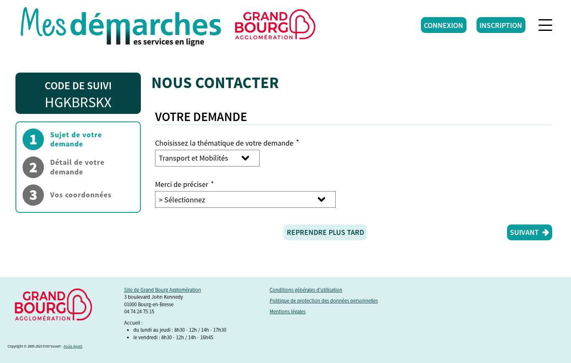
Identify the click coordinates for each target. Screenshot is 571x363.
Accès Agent (73, 346)
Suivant (524, 232)
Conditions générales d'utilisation (306, 290)
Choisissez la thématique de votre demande (227, 143)
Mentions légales (288, 311)
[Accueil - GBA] (120, 25)
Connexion (443, 25)
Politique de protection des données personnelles (324, 300)
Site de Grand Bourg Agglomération (162, 290)
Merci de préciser (184, 184)
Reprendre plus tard (325, 232)
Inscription (500, 25)
